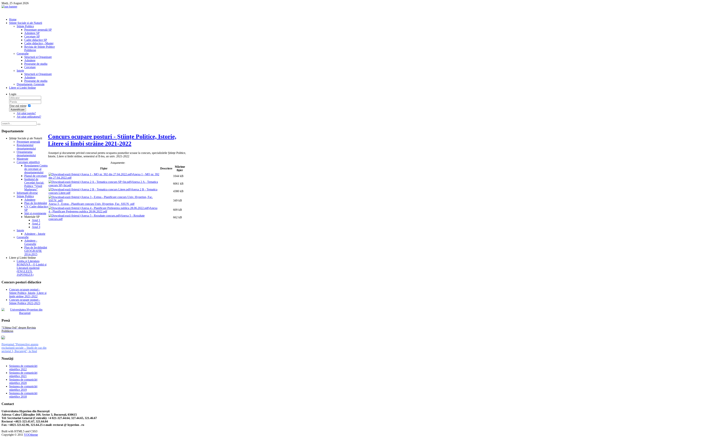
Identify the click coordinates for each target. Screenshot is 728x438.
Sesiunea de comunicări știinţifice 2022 (23, 367)
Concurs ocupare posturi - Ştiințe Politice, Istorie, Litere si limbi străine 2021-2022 (112, 140)
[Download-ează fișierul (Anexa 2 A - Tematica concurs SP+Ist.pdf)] (90, 181)
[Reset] (38, 124)
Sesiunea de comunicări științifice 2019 (23, 388)
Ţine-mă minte (18, 105)
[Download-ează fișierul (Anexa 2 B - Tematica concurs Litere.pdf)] (90, 189)
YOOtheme (31, 434)
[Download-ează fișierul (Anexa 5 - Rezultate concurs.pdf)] (85, 215)
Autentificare (17, 109)
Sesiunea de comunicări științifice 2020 (23, 381)
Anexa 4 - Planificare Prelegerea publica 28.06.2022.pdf (103, 209)
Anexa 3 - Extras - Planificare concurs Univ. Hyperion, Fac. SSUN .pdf (91, 203)
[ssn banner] (9, 6)
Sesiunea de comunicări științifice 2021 (23, 374)
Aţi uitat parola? (26, 113)
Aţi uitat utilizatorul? (29, 116)
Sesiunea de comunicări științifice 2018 (23, 395)
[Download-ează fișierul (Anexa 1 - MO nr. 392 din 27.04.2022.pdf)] (91, 174)
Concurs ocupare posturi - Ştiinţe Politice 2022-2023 (24, 301)
